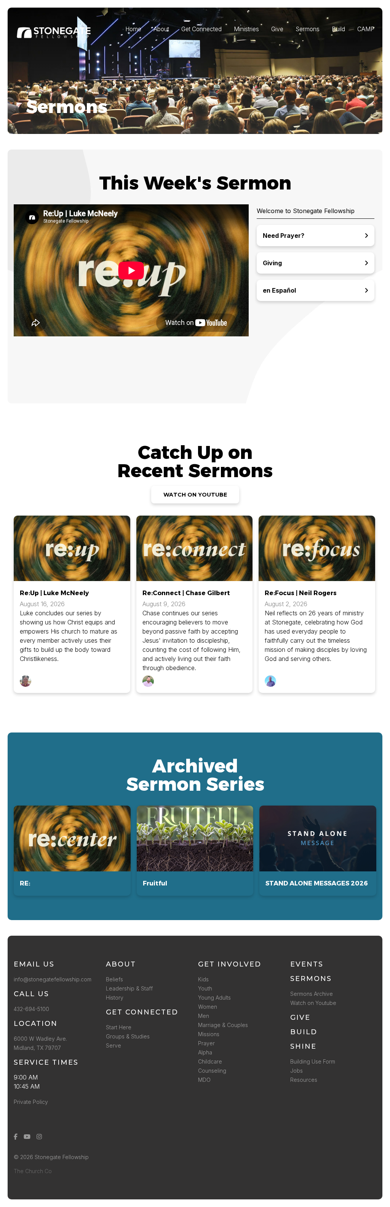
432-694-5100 (33, 1009)
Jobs (296, 1070)
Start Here (118, 1027)
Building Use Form (312, 1061)
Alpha (205, 1052)
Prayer (206, 1043)
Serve (113, 1045)
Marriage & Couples (223, 1025)
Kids (203, 979)
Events (306, 964)
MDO (204, 1079)
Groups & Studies (128, 1036)
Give (300, 1017)
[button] (72, 850)
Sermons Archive (311, 993)
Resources (303, 1079)
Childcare (210, 1061)
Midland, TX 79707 (37, 1048)
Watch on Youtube (313, 1003)
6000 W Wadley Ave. (40, 1038)
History (114, 997)
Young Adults (214, 997)
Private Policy (31, 1102)
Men (203, 1016)
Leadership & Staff (129, 988)
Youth (205, 988)
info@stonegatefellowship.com (52, 979)
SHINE (303, 1046)
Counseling (212, 1070)
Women (207, 1006)
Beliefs (114, 979)
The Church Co (33, 1171)
